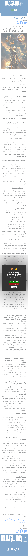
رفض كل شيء (13, 284)
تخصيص (14, 287)
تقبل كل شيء (13, 281)
